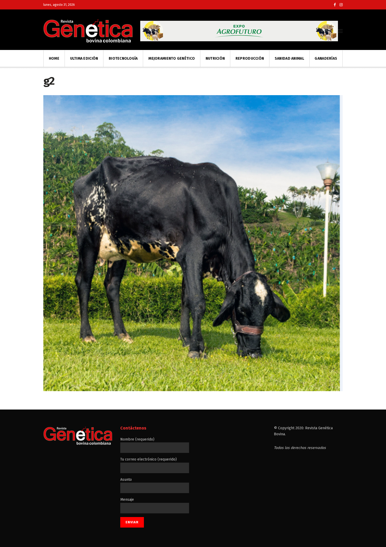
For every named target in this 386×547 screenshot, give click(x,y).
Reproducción (250, 58)
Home (54, 58)
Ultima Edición (84, 58)
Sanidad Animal (289, 58)
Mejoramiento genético (171, 58)
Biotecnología (123, 58)
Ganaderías (326, 58)
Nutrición (215, 58)
